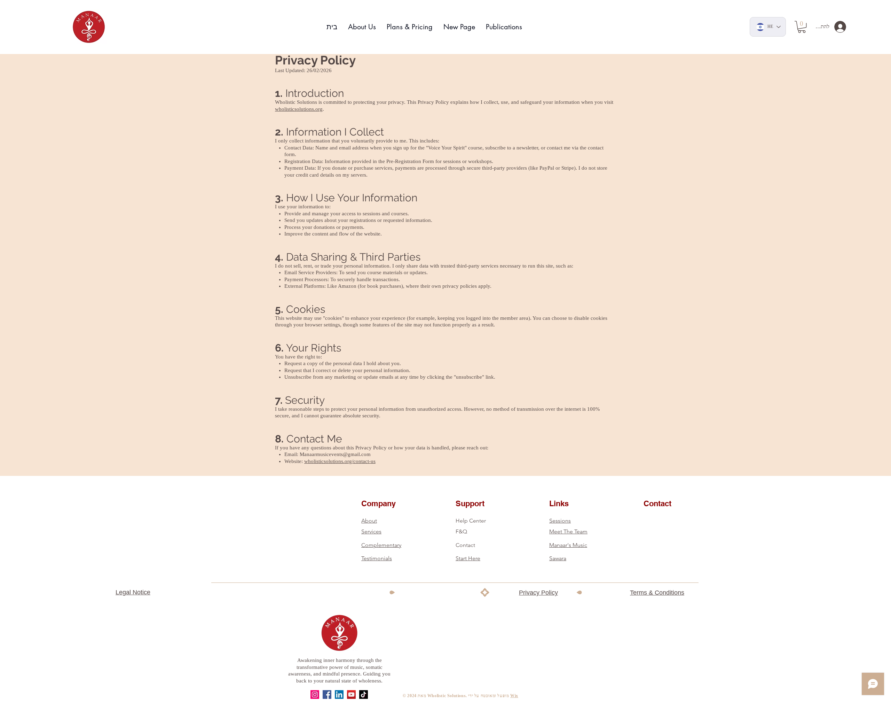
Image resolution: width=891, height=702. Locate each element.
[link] (802, 27)
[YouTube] (351, 694)
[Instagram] (314, 694)
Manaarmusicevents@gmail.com (335, 454)
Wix (514, 695)
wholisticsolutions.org (299, 109)
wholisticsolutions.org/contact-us (340, 461)
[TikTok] (363, 694)
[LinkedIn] (339, 694)
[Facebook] (327, 694)
